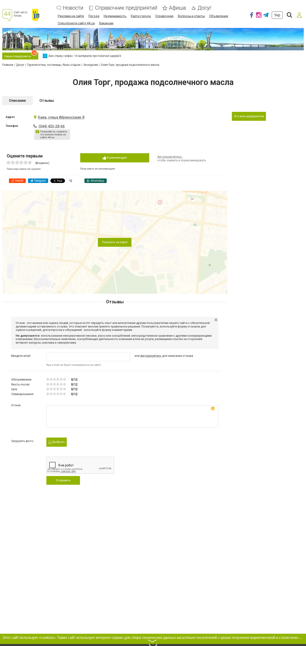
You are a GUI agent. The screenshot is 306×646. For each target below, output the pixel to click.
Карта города (141, 16)
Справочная (164, 16)
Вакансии (106, 23)
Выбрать (58, 442)
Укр (277, 15)
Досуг (205, 8)
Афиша (177, 8)
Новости (73, 8)
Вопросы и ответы (191, 16)
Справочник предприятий (126, 8)
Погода (93, 16)
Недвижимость (115, 16)
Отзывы (46, 100)
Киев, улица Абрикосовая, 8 (61, 117)
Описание (17, 100)
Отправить (63, 480)
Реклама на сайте (71, 16)
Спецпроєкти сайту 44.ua (76, 23)
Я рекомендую (116, 157)
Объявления (218, 16)
